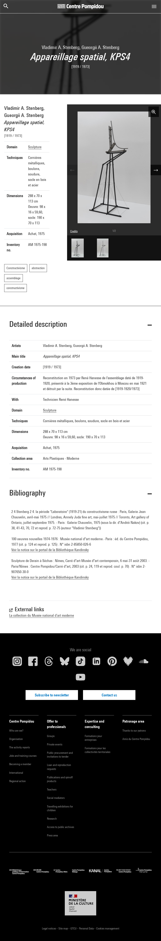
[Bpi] (21, 873)
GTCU (73, 928)
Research (52, 818)
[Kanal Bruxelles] (102, 873)
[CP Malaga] (80, 873)
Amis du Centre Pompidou (136, 739)
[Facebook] (33, 663)
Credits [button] (74, 231)
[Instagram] (17, 663)
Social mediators (56, 798)
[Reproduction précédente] (72, 170)
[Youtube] (80, 678)
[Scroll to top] (151, 931)
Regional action (17, 781)
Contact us (109, 695)
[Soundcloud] (144, 663)
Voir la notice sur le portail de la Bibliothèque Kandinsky (50, 550)
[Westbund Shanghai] (126, 873)
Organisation (16, 739)
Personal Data (86, 928)
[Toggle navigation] (154, 6)
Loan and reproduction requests (59, 766)
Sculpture (35, 147)
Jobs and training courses (22, 755)
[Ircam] (43, 873)
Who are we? (16, 730)
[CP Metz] (63, 873)
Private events (54, 744)
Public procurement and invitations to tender (60, 754)
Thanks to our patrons (134, 730)
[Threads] (49, 663)
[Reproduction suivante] (156, 170)
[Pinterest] (112, 663)
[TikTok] (80, 663)
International (16, 772)
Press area (52, 835)
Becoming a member (20, 764)
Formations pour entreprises (93, 737)
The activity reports (19, 747)
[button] (80, 324)
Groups (51, 736)
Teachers (51, 789)
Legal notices (49, 928)
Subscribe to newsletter (52, 695)
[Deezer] (128, 663)
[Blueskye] (65, 663)
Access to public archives (60, 827)
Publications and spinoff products (60, 779)
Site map (63, 928)
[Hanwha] (144, 873)
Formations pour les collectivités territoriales (97, 750)
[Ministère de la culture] (80, 903)
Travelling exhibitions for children (60, 808)
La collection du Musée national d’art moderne (41, 615)
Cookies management (107, 928)
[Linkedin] (96, 663)
